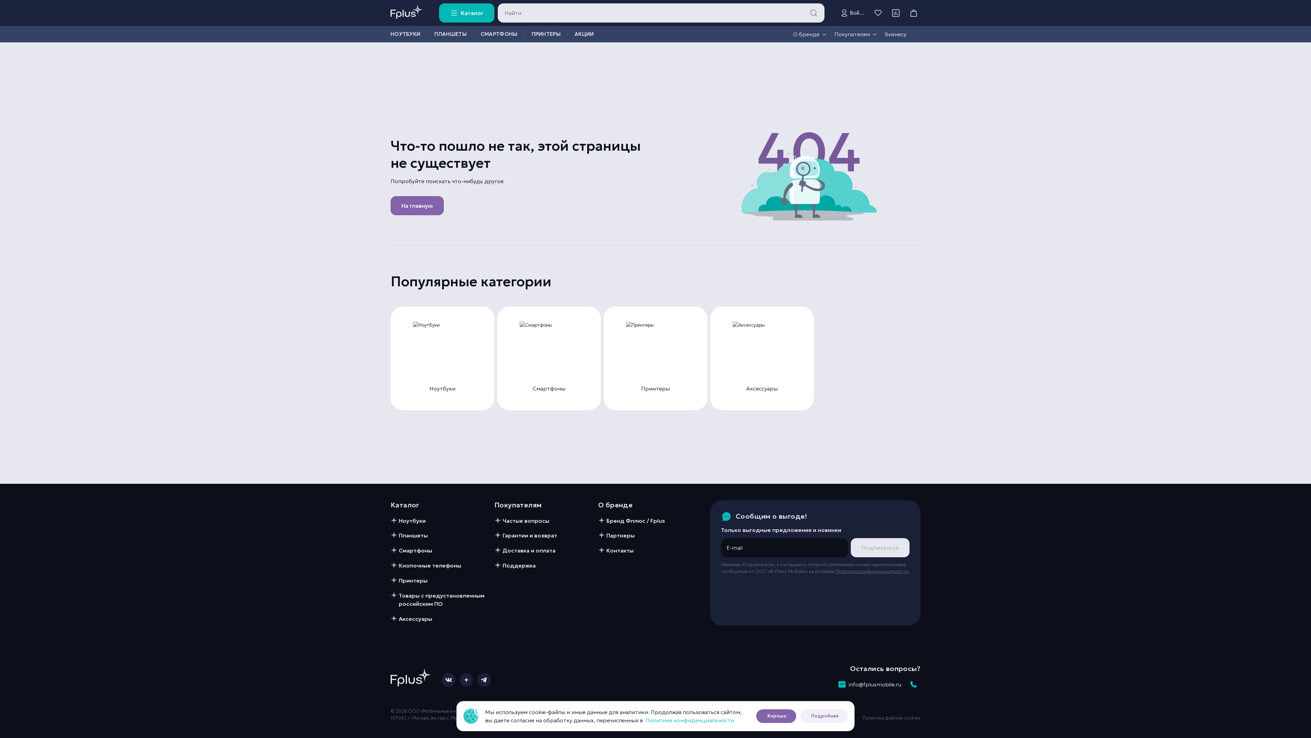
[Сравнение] (896, 13)
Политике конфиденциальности (690, 720)
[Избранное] (878, 13)
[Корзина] (913, 13)
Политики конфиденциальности (872, 571)
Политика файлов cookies (891, 718)
